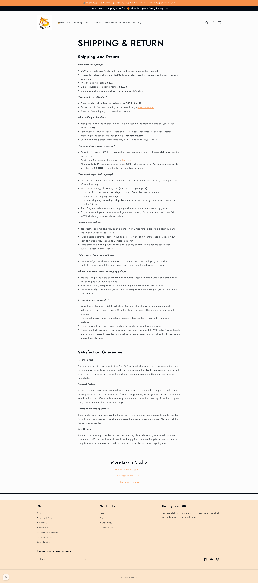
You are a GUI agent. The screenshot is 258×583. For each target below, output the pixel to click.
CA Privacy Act (106, 527)
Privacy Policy (106, 522)
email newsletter (146, 107)
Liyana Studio (132, 577)
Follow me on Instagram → (129, 469)
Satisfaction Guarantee (47, 532)
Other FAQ (42, 522)
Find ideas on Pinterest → (129, 475)
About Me (104, 512)
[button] (82, 23)
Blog (102, 517)
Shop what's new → (129, 482)
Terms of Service (44, 537)
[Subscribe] (85, 559)
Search (40, 512)
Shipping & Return (45, 517)
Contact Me (42, 527)
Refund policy (43, 542)
